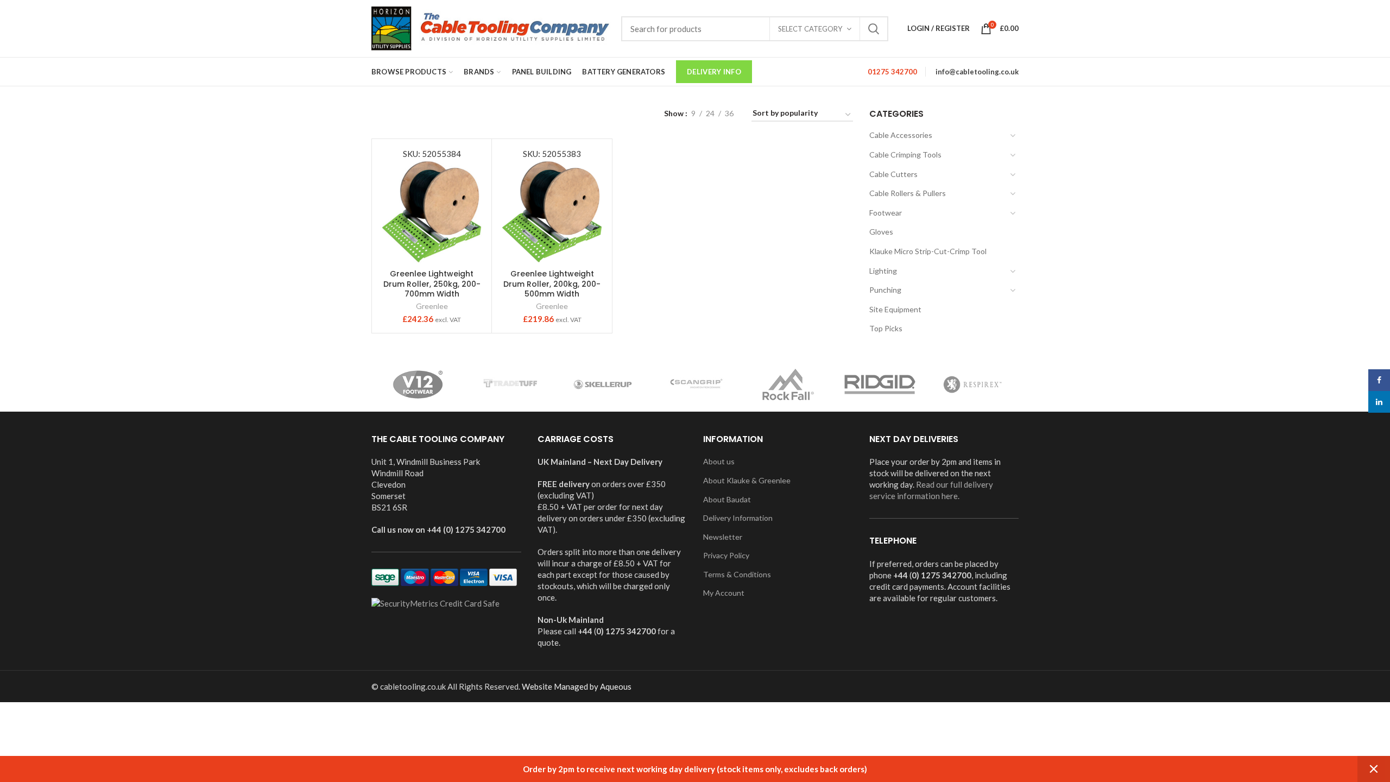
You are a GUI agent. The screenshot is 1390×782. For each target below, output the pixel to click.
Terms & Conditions (737, 574)
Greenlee (432, 306)
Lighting (883, 270)
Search (873, 28)
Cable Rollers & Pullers (907, 193)
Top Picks (885, 328)
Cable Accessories (900, 135)
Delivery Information (738, 517)
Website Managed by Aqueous (576, 686)
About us (719, 461)
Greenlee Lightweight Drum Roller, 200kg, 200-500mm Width (552, 284)
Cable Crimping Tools (905, 154)
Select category (810, 28)
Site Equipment (895, 309)
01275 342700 (892, 71)
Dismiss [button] (1373, 769)
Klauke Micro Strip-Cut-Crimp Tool (928, 251)
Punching (885, 289)
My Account (723, 592)
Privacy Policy (726, 555)
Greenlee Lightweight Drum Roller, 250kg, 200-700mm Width (432, 284)
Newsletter (722, 536)
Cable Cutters (893, 174)
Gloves (881, 231)
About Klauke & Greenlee (747, 480)
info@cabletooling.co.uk (977, 71)
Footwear (885, 212)
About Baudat (727, 499)
